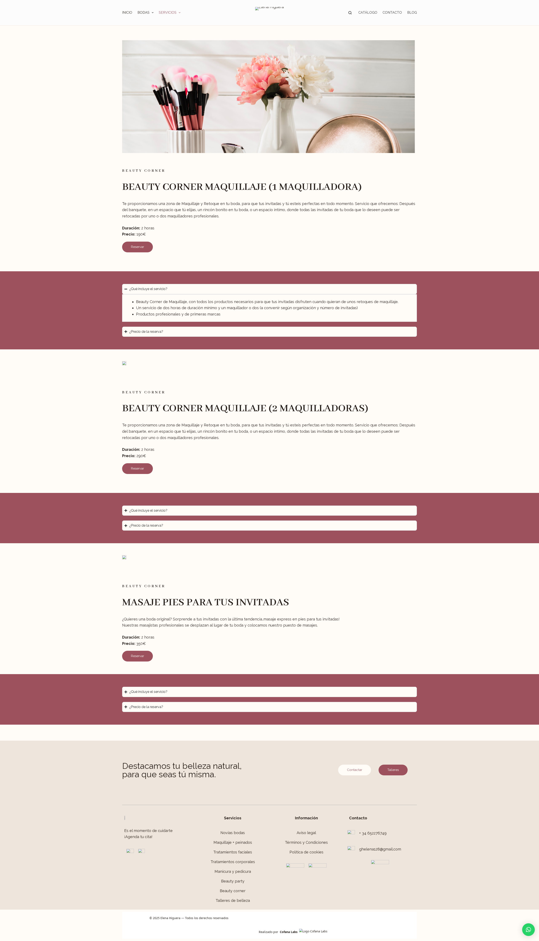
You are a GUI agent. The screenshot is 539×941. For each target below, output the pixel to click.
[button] (528, 929)
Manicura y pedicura (233, 871)
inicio (127, 13)
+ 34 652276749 (373, 833)
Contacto (392, 13)
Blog (412, 13)
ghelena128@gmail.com (380, 849)
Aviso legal (306, 833)
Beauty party (232, 881)
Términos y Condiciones (306, 842)
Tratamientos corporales (233, 862)
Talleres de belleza (233, 900)
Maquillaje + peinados (232, 842)
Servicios (167, 13)
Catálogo (367, 13)
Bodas (143, 13)
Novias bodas (232, 833)
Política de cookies (306, 852)
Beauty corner (232, 891)
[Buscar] (350, 12)
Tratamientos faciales (232, 852)
